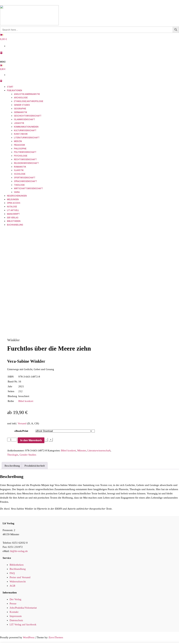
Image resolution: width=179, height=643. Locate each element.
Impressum (16, 616)
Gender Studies (22, 105)
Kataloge (12, 206)
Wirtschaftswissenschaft (28, 188)
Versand (22, 423)
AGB (12, 585)
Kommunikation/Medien (26, 126)
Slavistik (19, 170)
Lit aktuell (13, 210)
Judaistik (19, 123)
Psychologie (20, 155)
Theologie (19, 185)
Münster (81, 450)
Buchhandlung (15, 224)
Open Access (13, 203)
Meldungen (13, 199)
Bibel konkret (25, 401)
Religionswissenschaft (26, 163)
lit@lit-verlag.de (19, 551)
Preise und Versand (20, 577)
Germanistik (20, 112)
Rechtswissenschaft (25, 159)
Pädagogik (19, 145)
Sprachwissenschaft (25, 181)
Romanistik (20, 166)
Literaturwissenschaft (27, 137)
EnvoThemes (56, 637)
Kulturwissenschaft (25, 130)
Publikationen (14, 90)
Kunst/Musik (21, 134)
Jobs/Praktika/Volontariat (23, 607)
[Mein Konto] (1, 52)
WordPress (28, 637)
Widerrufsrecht (18, 581)
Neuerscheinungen (17, 195)
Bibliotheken (13, 221)
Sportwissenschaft (24, 177)
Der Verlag (12, 217)
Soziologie (19, 174)
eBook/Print (21, 431)
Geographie (20, 108)
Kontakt (14, 612)
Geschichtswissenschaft (27, 115)
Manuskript (13, 214)
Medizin (18, 141)
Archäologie (21, 97)
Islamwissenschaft (24, 119)
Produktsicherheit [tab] (34, 465)
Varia (17, 192)
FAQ (12, 573)
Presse (13, 603)
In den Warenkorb (31, 440)
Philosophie (20, 148)
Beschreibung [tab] (12, 465)
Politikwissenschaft (25, 152)
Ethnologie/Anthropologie (28, 101)
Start (10, 86)
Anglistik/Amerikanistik (27, 94)
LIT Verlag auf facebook (23, 624)
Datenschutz (16, 620)
